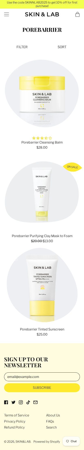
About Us (53, 415)
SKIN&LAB (23, 441)
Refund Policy (14, 427)
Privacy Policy (14, 421)
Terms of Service (16, 415)
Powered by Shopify (46, 441)
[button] (22, 47)
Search (51, 427)
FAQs (50, 421)
